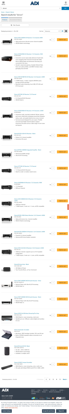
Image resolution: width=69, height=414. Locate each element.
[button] (68, 207)
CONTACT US (53, 390)
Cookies (33, 393)
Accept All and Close (48, 411)
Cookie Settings (6, 411)
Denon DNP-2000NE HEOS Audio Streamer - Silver (27, 280)
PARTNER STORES (35, 391)
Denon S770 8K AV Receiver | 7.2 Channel (25, 166)
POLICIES (45, 390)
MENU (3, 4)
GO (65, 8)
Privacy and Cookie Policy (11, 407)
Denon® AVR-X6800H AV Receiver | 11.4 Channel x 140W (29, 231)
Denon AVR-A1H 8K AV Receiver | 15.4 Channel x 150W (29, 248)
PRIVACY (44, 391)
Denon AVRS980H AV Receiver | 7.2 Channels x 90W (28, 182)
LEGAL (38, 390)
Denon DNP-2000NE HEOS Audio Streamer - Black (27, 297)
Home (2, 12)
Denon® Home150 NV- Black (22, 346)
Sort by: (41, 31)
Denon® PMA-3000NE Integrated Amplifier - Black (27, 150)
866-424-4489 (7, 396)
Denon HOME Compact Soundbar (23, 362)
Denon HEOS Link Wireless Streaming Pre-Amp (26, 313)
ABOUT (33, 390)
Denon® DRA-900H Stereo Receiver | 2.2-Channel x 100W (29, 215)
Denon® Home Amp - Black (21, 264)
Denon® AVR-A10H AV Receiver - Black (24, 133)
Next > (65, 379)
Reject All (61, 411)
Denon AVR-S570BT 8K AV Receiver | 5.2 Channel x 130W (29, 77)
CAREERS (61, 390)
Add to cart (62, 39)
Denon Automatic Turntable (21, 329)
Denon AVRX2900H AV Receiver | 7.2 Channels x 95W (28, 54)
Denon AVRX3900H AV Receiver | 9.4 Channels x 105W (28, 110)
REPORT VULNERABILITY (55, 391)
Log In (65, 4)
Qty (50, 39)
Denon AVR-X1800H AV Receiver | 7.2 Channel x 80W (28, 37)
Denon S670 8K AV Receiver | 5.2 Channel (25, 94)
